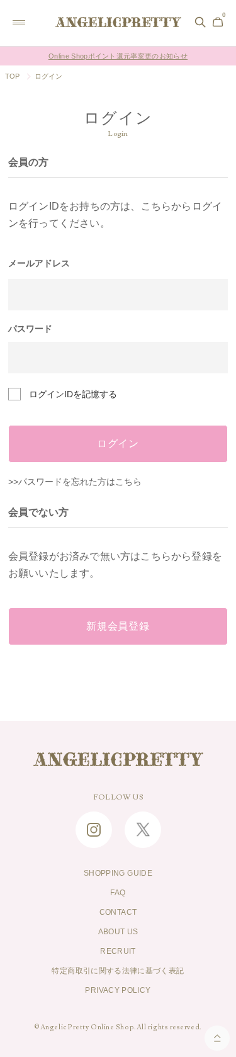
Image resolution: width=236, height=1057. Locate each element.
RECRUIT (118, 951)
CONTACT (118, 912)
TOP (12, 76)
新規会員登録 (118, 626)
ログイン (118, 444)
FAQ (117, 892)
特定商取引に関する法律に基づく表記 (118, 970)
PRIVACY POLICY (117, 990)
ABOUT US (118, 931)
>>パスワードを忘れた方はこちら (75, 482)
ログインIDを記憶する (73, 394)
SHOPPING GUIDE (118, 873)
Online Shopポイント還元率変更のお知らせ (118, 56)
